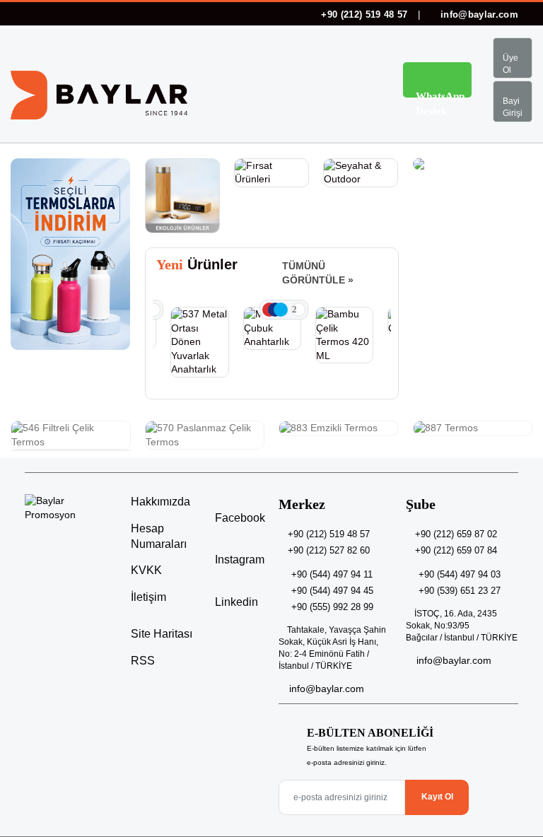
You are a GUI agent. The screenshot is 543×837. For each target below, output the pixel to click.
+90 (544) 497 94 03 (460, 574)
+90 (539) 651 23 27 (460, 590)
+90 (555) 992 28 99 (332, 607)
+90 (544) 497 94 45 (332, 590)
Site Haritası (161, 634)
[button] (363, 82)
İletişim (148, 597)
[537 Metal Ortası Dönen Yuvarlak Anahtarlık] (199, 342)
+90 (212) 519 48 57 (364, 14)
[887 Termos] (473, 428)
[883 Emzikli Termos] (338, 428)
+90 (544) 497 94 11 (332, 574)
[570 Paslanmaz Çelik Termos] (205, 435)
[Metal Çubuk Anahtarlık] (272, 328)
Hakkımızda (160, 502)
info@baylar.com (478, 14)
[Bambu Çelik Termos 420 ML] (344, 335)
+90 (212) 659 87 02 (456, 534)
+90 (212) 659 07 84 (456, 550)
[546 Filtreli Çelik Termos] (70, 435)
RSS (143, 661)
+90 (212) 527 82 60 (329, 550)
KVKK (146, 570)
